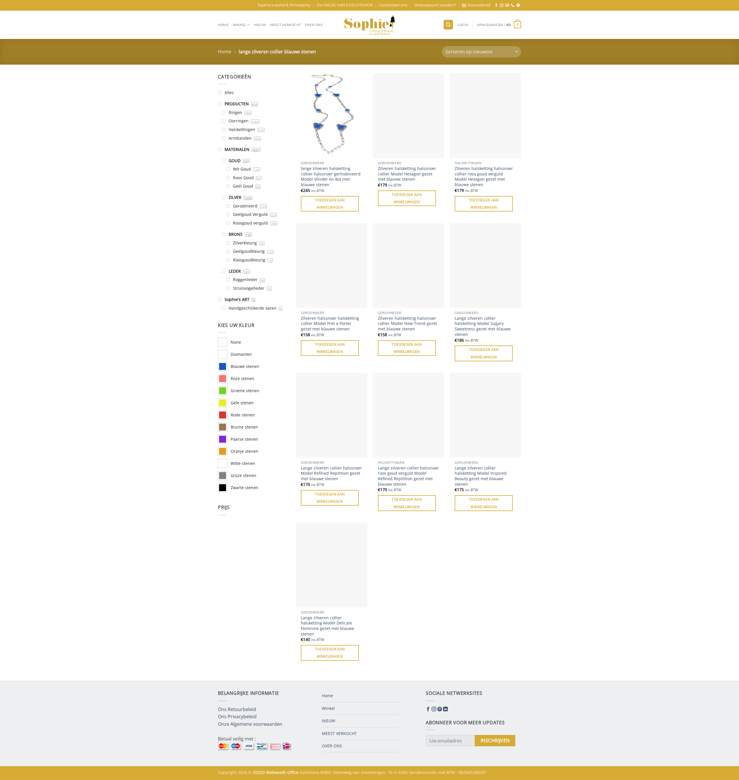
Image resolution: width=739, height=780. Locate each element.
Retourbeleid (242, 709)
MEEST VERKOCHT (285, 25)
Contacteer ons (393, 5)
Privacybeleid (242, 716)
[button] (476, 5)
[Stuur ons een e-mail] (507, 5)
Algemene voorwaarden (256, 724)
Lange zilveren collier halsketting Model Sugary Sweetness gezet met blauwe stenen (483, 326)
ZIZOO (259, 772)
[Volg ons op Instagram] (501, 5)
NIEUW (260, 25)
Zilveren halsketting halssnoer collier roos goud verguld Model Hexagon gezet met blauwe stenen (484, 176)
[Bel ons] (512, 5)
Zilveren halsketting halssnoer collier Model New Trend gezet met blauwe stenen (407, 324)
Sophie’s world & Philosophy (283, 5)
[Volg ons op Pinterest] (518, 5)
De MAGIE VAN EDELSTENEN (345, 5)
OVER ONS (314, 25)
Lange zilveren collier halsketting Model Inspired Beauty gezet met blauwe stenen (481, 476)
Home (223, 25)
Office (293, 772)
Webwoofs (276, 772)
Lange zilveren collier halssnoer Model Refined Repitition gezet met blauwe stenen (331, 473)
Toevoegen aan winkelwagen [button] (330, 204)
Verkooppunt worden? (435, 5)
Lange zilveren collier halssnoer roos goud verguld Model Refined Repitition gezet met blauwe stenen (408, 476)
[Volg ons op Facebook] (496, 5)
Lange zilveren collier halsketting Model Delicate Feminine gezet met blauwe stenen (327, 626)
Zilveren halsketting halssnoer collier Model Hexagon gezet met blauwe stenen (407, 174)
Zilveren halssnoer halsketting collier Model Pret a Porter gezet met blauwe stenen (330, 324)
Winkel (239, 25)
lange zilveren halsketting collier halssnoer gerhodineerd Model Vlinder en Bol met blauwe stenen (331, 176)
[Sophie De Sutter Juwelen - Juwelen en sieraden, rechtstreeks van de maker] (369, 25)
